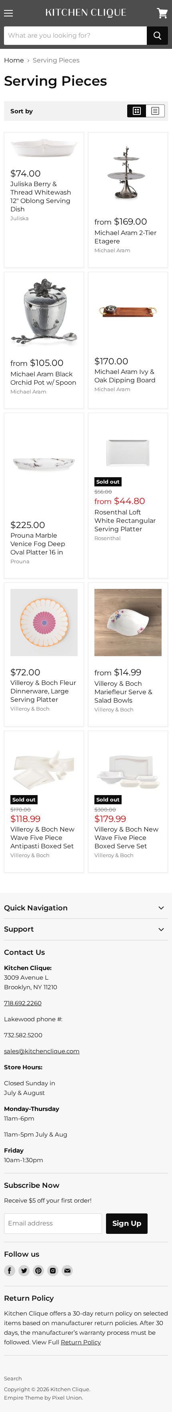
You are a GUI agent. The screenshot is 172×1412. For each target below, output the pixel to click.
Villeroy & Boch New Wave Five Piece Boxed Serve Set (126, 838)
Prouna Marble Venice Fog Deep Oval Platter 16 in (37, 544)
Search (13, 1378)
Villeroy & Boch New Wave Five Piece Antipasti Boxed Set (42, 838)
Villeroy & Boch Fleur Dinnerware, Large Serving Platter (43, 691)
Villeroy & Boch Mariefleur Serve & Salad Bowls (123, 692)
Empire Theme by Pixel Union (43, 1397)
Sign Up (126, 1223)
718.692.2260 (23, 1003)
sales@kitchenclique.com (42, 1051)
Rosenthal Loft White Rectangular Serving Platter (125, 520)
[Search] (157, 35)
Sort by (21, 111)
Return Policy (81, 1342)
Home (14, 60)
